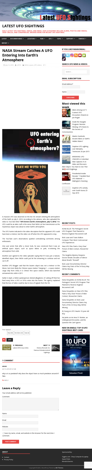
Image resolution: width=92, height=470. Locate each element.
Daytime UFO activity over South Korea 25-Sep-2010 (80, 190)
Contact (6, 457)
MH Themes (59, 468)
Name (4, 413)
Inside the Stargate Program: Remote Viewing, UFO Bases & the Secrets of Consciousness (75, 127)
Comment (6, 397)
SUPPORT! (69, 39)
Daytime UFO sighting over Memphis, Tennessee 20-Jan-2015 (80, 149)
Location (31, 39)
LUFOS (19, 65)
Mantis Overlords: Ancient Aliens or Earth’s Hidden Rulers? (81, 138)
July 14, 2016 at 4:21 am (9, 369)
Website (5, 427)
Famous (81, 39)
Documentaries (16, 39)
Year (41, 39)
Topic (59, 39)
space (31, 65)
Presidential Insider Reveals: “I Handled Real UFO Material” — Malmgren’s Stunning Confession (76, 178)
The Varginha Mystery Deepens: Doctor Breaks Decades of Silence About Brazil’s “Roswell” (74, 257)
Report (4, 43)
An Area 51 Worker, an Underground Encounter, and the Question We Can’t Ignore (75, 320)
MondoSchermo (67, 461)
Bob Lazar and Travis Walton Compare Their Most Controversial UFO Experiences (74, 240)
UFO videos (38, 65)
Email (4, 420)
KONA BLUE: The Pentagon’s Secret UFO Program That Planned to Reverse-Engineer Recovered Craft (75, 231)
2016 (9, 340)
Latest (4, 39)
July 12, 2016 (9, 65)
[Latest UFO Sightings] (46, 20)
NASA (26, 65)
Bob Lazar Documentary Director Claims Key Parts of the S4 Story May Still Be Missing (75, 266)
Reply (6, 380)
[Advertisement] (31, 83)
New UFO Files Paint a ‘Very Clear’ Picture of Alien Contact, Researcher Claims (75, 248)
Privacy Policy (8, 460)
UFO (50, 39)
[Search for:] (75, 72)
